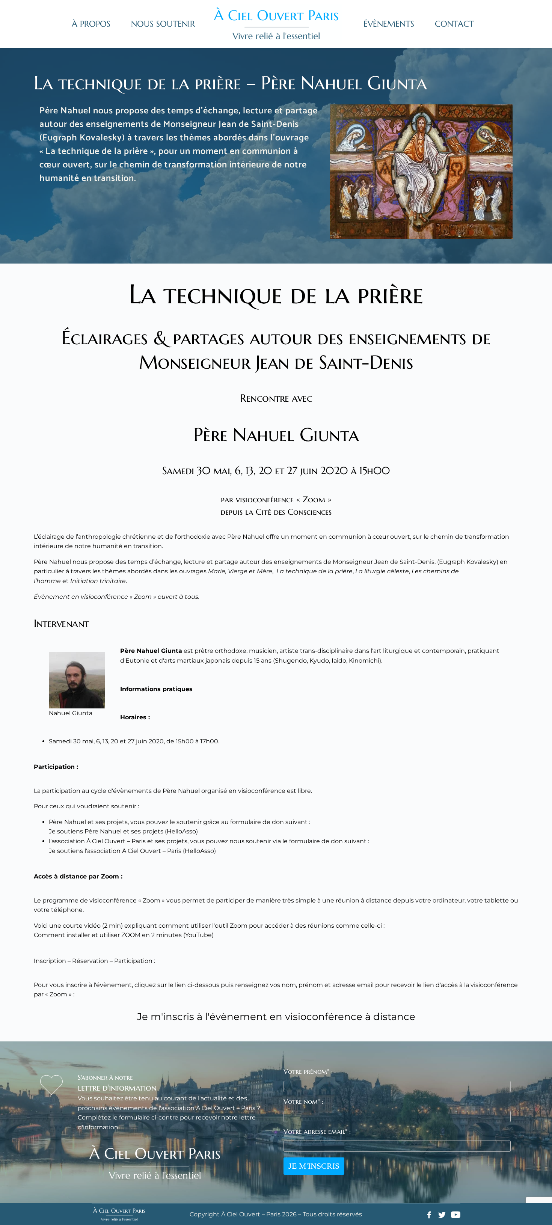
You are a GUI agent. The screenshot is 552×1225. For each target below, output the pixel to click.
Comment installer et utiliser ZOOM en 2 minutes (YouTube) (124, 935)
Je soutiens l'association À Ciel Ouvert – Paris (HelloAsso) (132, 850)
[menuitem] (91, 24)
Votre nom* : (303, 1101)
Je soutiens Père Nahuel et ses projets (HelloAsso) (123, 831)
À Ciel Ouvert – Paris (116, 841)
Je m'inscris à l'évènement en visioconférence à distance (276, 1017)
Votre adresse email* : (317, 1131)
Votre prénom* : (308, 1071)
